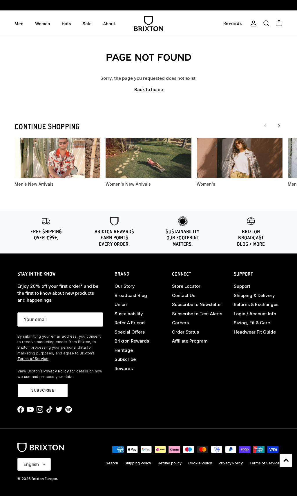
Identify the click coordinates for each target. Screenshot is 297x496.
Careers (180, 322)
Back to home (148, 89)
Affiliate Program (190, 341)
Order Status (185, 332)
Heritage (124, 350)
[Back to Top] (286, 460)
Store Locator (186, 286)
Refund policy (170, 463)
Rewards (124, 368)
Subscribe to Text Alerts (197, 313)
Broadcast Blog (131, 295)
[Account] (252, 23)
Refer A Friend (130, 322)
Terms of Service (32, 358)
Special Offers (130, 332)
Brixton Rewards (132, 341)
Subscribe (42, 390)
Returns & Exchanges (256, 304)
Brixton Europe (44, 479)
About (109, 23)
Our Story (125, 286)
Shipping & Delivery (254, 295)
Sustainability (129, 313)
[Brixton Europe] (148, 23)
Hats (66, 23)
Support (242, 286)
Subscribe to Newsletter (197, 304)
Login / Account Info (255, 313)
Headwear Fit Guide (255, 332)
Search (112, 463)
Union (121, 304)
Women (42, 23)
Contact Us (183, 295)
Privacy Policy (56, 371)
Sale (87, 23)
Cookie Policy (200, 463)
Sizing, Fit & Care (252, 322)
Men (19, 23)
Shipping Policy (138, 463)
